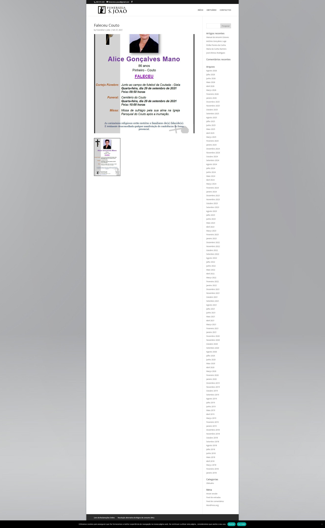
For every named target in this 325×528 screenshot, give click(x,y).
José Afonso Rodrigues (215, 53)
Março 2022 (211, 277)
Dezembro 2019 (213, 383)
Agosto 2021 (211, 305)
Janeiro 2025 (211, 145)
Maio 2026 (210, 82)
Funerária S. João (103, 30)
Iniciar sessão (211, 493)
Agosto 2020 (211, 351)
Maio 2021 (210, 316)
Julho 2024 (210, 168)
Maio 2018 (210, 457)
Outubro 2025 (212, 109)
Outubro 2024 (212, 156)
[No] (322, 524)
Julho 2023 (210, 215)
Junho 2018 (211, 453)
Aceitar (231, 524)
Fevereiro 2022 (212, 281)
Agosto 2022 (211, 258)
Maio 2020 (210, 363)
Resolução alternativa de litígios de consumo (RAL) (136, 518)
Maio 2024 (210, 176)
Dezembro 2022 (213, 242)
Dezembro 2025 (213, 102)
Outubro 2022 (212, 250)
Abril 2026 (210, 86)
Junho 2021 (211, 312)
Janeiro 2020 (211, 379)
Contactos (225, 10)
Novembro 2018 (213, 434)
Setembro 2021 (212, 301)
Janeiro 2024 (211, 191)
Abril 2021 (210, 320)
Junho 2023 (211, 219)
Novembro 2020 (213, 340)
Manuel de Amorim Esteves (217, 37)
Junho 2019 (211, 406)
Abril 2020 (210, 367)
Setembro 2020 (212, 348)
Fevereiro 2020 (212, 375)
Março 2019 (211, 418)
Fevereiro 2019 (212, 422)
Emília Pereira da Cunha (216, 45)
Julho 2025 (210, 121)
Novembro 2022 (213, 246)
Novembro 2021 (213, 293)
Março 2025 (211, 137)
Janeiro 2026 (211, 98)
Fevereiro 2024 (212, 188)
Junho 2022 (211, 266)
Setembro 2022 (212, 254)
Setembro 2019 (212, 394)
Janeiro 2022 (211, 285)
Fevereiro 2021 (212, 328)
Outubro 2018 (212, 437)
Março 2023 (211, 231)
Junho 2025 (211, 125)
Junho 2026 (211, 78)
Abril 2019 (210, 414)
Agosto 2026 (211, 70)
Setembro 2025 (212, 113)
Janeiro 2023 (211, 238)
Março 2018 (211, 465)
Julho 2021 (210, 309)
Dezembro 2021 (213, 289)
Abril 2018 (210, 461)
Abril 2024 (210, 180)
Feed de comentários (215, 501)
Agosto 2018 (211, 445)
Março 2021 (211, 324)
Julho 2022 (210, 262)
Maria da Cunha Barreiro (216, 49)
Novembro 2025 (213, 105)
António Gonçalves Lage (216, 41)
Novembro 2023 (213, 199)
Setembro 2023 (212, 207)
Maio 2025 (210, 129)
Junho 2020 (211, 359)
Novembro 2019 (213, 387)
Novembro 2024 (213, 152)
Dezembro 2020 (213, 336)
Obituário (211, 10)
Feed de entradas (213, 497)
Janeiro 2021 (211, 332)
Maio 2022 (210, 270)
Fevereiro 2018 (212, 469)
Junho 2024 (211, 172)
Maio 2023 (210, 223)
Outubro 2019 (212, 391)
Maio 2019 (210, 410)
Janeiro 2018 (211, 473)
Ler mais (241, 524)
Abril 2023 (210, 227)
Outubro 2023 (212, 203)
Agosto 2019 (211, 398)
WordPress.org (212, 505)
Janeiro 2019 (211, 426)
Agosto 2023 (211, 211)
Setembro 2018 (212, 441)
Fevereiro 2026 (212, 94)
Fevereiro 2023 (212, 234)
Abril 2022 (210, 273)
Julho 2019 (210, 402)
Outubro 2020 (212, 344)
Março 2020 (211, 371)
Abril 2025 (210, 133)
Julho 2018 (210, 449)
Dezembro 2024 (213, 148)
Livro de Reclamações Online (104, 518)
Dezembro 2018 (213, 430)
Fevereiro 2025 (212, 141)
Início (200, 10)
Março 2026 (211, 90)
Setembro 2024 (212, 160)
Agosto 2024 (211, 164)
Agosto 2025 (211, 117)
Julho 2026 (210, 74)
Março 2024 (211, 184)
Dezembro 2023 (213, 195)
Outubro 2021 (212, 297)
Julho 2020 (210, 355)
